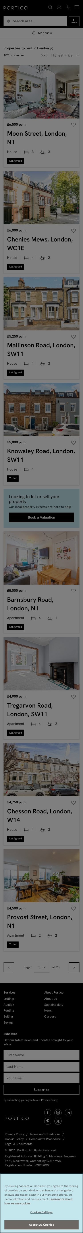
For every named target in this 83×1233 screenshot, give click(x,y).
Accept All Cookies (41, 1225)
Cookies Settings (41, 1212)
